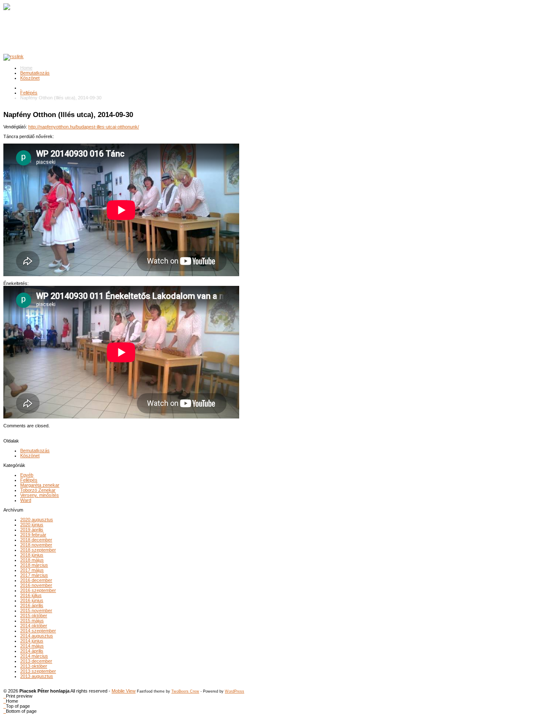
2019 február (33, 534)
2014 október (33, 625)
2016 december (36, 580)
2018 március (34, 565)
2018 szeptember (38, 549)
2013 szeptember (38, 671)
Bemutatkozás (35, 72)
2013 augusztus (36, 676)
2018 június (31, 554)
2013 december (36, 661)
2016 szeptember (38, 590)
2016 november (36, 585)
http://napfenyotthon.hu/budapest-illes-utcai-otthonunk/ (83, 126)
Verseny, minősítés (39, 495)
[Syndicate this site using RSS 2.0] (13, 56)
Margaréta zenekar (39, 485)
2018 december (36, 539)
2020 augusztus (36, 519)
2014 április (31, 650)
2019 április (31, 529)
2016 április (31, 605)
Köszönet (30, 77)
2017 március (34, 575)
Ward (25, 500)
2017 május (32, 570)
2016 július (31, 595)
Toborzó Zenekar (38, 490)
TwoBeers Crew (185, 691)
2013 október (33, 666)
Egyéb (26, 474)
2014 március (34, 655)
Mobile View (124, 690)
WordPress (234, 691)
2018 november (36, 544)
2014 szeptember (38, 630)
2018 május (32, 559)
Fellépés (28, 92)
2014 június (31, 640)
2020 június (31, 524)
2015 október (33, 615)
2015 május (32, 620)
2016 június (31, 600)
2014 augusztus (36, 635)
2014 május (32, 645)
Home (26, 67)
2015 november (36, 610)
